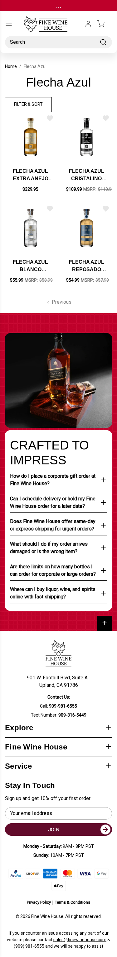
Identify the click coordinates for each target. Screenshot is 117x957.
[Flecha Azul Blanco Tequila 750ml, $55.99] (30, 228)
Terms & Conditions (72, 902)
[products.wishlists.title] (50, 118)
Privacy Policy (39, 902)
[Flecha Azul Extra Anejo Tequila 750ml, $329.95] (30, 137)
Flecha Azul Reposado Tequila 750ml (86, 266)
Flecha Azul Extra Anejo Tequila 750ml (30, 175)
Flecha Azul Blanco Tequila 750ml (30, 266)
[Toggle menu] (8, 24)
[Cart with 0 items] (104, 24)
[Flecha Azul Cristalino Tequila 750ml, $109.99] (86, 137)
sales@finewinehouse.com (79, 939)
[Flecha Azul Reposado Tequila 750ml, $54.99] (86, 228)
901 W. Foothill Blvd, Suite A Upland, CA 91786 (58, 681)
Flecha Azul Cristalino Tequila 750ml (86, 175)
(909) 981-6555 (29, 946)
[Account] (88, 24)
